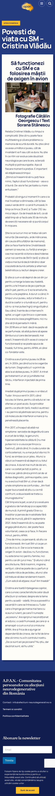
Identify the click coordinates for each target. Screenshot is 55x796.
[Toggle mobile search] (49, 3)
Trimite (9, 760)
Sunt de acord (27, 790)
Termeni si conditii (12, 709)
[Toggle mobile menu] (41, 3)
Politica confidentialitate (16, 715)
